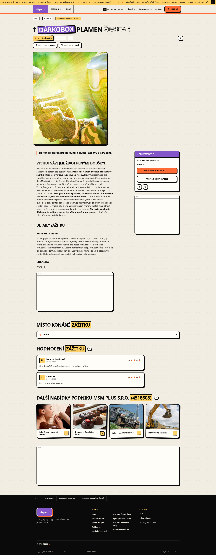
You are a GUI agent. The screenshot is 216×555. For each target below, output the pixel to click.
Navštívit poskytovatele (157, 170)
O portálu (42, 544)
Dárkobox (47, 18)
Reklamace (49, 498)
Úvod (36, 18)
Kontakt (158, 9)
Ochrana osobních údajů (93, 498)
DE (115, 9)
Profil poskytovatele (157, 179)
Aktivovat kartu (145, 9)
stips (40, 9)
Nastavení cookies (121, 529)
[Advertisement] (75, 293)
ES (122, 9)
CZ (105, 9)
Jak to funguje (98, 522)
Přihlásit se (131, 9)
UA (119, 9)
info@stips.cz (145, 518)
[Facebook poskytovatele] (139, 186)
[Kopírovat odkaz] (180, 38)
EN (108, 9)
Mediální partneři (99, 531)
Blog (68, 9)
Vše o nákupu (98, 518)
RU (112, 9)
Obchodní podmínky (67, 498)
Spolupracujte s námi (122, 518)
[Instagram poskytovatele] (145, 186)
